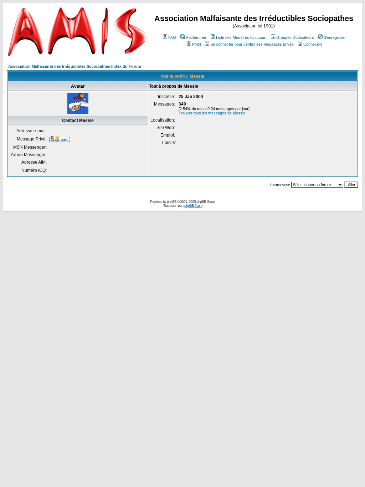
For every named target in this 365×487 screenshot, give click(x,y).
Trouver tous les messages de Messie (212, 113)
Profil (196, 44)
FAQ (172, 37)
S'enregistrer (335, 37)
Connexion (312, 44)
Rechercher (196, 37)
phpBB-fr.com (193, 205)
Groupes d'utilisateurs (295, 37)
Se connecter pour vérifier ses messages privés (252, 44)
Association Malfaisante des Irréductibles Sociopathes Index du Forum (74, 66)
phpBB (171, 202)
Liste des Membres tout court (241, 37)
